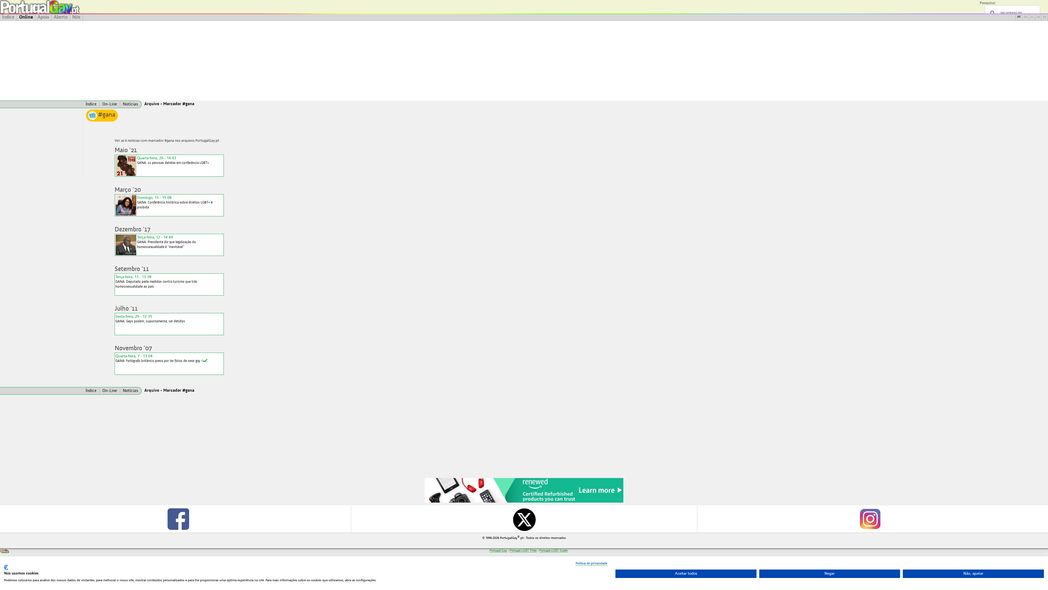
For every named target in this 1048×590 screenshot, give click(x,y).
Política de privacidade (591, 563)
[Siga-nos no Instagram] (870, 519)
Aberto (61, 17)
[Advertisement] (524, 60)
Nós (76, 17)
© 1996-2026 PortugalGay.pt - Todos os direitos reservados (524, 537)
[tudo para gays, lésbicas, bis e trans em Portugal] (54, 7)
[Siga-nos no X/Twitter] (524, 519)
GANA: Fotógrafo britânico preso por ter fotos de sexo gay (157, 358)
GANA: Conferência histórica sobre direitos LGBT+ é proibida (175, 202)
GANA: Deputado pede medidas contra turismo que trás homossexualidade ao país (156, 281)
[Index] (41, 104)
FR (1038, 17)
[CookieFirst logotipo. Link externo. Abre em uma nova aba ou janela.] (6, 567)
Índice (8, 17)
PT (1019, 17)
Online (26, 17)
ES (1032, 17)
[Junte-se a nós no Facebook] (178, 519)
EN (1026, 17)
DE (1044, 17)
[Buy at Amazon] (524, 501)
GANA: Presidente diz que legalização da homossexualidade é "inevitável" (166, 242)
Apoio (43, 17)
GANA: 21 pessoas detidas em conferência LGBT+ (173, 160)
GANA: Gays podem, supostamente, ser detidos (150, 318)
